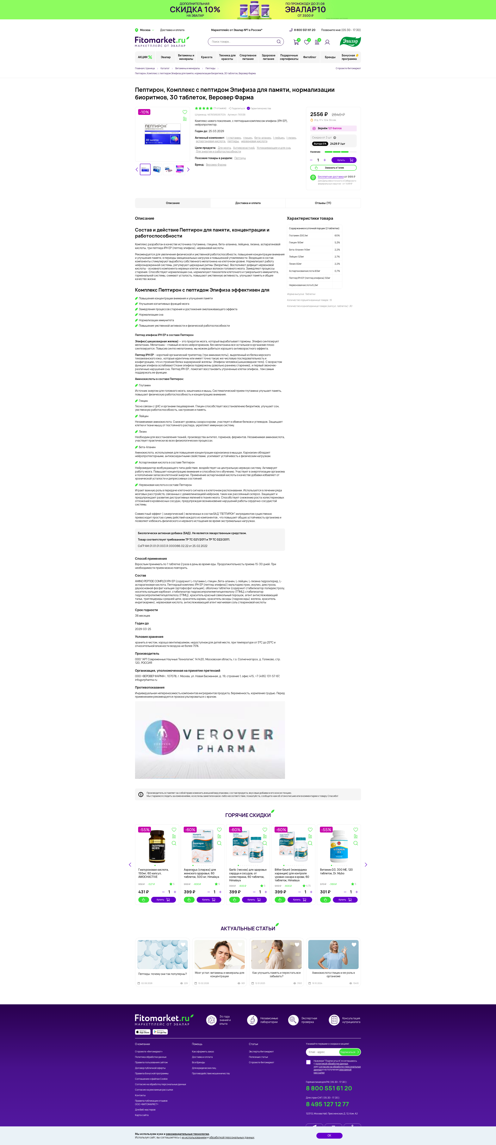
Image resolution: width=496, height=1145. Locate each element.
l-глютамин (233, 137)
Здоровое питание (268, 57)
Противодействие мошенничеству (211, 1073)
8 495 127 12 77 (327, 1104)
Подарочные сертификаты (289, 57)
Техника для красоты (227, 57)
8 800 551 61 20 (304, 30)
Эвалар (166, 57)
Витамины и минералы (186, 57)
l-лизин (291, 137)
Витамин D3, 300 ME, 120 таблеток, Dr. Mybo (336, 871)
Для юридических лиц (204, 1068)
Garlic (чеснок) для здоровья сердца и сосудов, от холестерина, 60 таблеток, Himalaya (248, 875)
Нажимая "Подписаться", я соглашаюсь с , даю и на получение (337, 1066)
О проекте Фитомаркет (348, 68)
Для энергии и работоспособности (218, 151)
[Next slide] (188, 169)
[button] (145, 169)
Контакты (140, 1095)
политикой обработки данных (331, 1063)
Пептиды (240, 158)
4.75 (308, 885)
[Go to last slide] (137, 169)
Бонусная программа (349, 57)
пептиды (233, 141)
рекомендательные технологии (187, 1134)
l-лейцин (278, 137)
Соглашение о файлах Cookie (151, 1078)
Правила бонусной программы (151, 1073)
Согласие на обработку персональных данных (160, 1084)
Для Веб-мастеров (145, 1109)
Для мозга (224, 148)
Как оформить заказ (203, 1051)
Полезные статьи (258, 1057)
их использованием (194, 1137)
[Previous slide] (130, 865)
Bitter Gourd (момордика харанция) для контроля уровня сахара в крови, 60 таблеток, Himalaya (292, 875)
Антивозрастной (243, 148)
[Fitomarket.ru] (162, 41)
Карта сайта (142, 1115)
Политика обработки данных (150, 1057)
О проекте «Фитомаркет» (149, 1051)
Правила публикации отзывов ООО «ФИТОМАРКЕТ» (151, 1102)
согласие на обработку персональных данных (337, 1068)
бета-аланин (262, 137)
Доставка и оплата (172, 30)
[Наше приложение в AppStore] (143, 1032)
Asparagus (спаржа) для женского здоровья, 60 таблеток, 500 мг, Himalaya (201, 873)
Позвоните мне (341, 30)
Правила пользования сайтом (151, 1062)
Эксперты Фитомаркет (261, 1051)
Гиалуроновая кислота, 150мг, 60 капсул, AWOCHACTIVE (153, 873)
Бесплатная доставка (331, 176)
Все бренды (198, 1062)
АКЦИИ (142, 57)
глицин (247, 137)
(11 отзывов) (219, 108)
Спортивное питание (248, 57)
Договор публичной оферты (150, 1068)
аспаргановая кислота (210, 141)
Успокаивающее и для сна (273, 148)
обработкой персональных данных (231, 1137)
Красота (206, 57)
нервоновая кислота (254, 141)
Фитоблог (309, 57)
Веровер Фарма (216, 164)
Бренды (330, 57)
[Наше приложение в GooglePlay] (160, 1032)
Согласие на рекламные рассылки (154, 1089)
